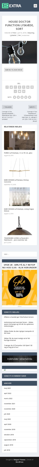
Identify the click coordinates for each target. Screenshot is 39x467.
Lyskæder (13, 35)
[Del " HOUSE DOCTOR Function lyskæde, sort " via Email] (19, 91)
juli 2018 (7, 450)
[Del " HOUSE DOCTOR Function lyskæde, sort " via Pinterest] (24, 87)
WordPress (19, 462)
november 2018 (9, 429)
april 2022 (7, 393)
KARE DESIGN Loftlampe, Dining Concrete (16, 181)
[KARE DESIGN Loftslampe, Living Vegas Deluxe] (19, 196)
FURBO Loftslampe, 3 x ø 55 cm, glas (18, 153)
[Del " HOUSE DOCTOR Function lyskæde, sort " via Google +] (15, 87)
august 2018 (8, 445)
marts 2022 (8, 398)
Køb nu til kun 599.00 (13, 70)
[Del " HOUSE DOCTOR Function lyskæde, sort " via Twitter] (11, 87)
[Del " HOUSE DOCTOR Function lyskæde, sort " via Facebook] (7, 87)
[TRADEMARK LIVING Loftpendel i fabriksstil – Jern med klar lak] (19, 225)
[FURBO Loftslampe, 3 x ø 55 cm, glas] (19, 140)
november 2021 (9, 404)
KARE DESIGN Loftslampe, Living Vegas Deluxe (19, 210)
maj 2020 (7, 419)
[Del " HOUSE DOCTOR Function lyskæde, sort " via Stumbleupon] (15, 91)
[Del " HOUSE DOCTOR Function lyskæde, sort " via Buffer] (32, 87)
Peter (14, 33)
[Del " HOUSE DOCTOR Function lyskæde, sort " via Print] (24, 91)
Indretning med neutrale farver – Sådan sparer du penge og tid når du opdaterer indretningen (19, 324)
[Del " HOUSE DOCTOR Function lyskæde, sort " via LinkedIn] (28, 87)
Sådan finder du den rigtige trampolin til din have (19, 332)
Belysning (31, 33)
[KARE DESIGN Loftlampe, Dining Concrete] (19, 167)
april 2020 (7, 424)
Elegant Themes (19, 460)
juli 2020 (7, 414)
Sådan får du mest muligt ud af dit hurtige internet (17, 339)
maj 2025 (7, 388)
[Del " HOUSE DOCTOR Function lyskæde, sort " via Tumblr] (19, 87)
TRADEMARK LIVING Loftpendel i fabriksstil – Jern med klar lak (16, 239)
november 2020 (9, 409)
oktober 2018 (9, 435)
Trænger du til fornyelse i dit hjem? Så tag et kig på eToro (18, 346)
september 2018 (10, 440)
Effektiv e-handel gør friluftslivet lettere (18, 317)
